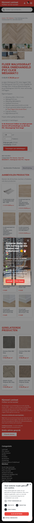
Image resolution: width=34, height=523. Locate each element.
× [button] (30, 484)
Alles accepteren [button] (16, 514)
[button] (28, 240)
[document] (17, 261)
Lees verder (15, 498)
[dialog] (17, 501)
